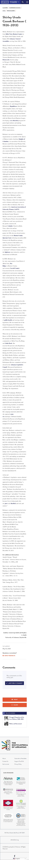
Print (16, 700)
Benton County (18, 235)
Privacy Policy (18, 764)
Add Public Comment (15, 683)
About (4, 758)
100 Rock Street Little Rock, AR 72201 (15, 833)
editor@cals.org (15, 840)
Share (16, 705)
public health (8, 320)
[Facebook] (14, 856)
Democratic (6, 60)
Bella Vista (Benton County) (14, 34)
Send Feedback (9, 656)
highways (7, 252)
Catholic (10, 226)
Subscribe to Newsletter (21, 758)
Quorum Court (7, 238)
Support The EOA (19, 761)
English (17, 858)
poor (6, 503)
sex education (14, 120)
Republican (13, 106)
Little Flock (8, 343)
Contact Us (5, 761)
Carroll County (14, 268)
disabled (13, 503)
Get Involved (5, 764)
